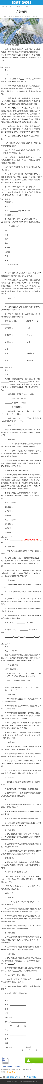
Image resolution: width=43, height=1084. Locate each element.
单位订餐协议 (31, 1077)
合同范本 (26, 6)
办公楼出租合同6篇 (13, 1077)
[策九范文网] (21, 2)
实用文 (17, 6)
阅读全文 (28, 16)
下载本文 (35, 16)
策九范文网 (19, 1081)
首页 (10, 6)
